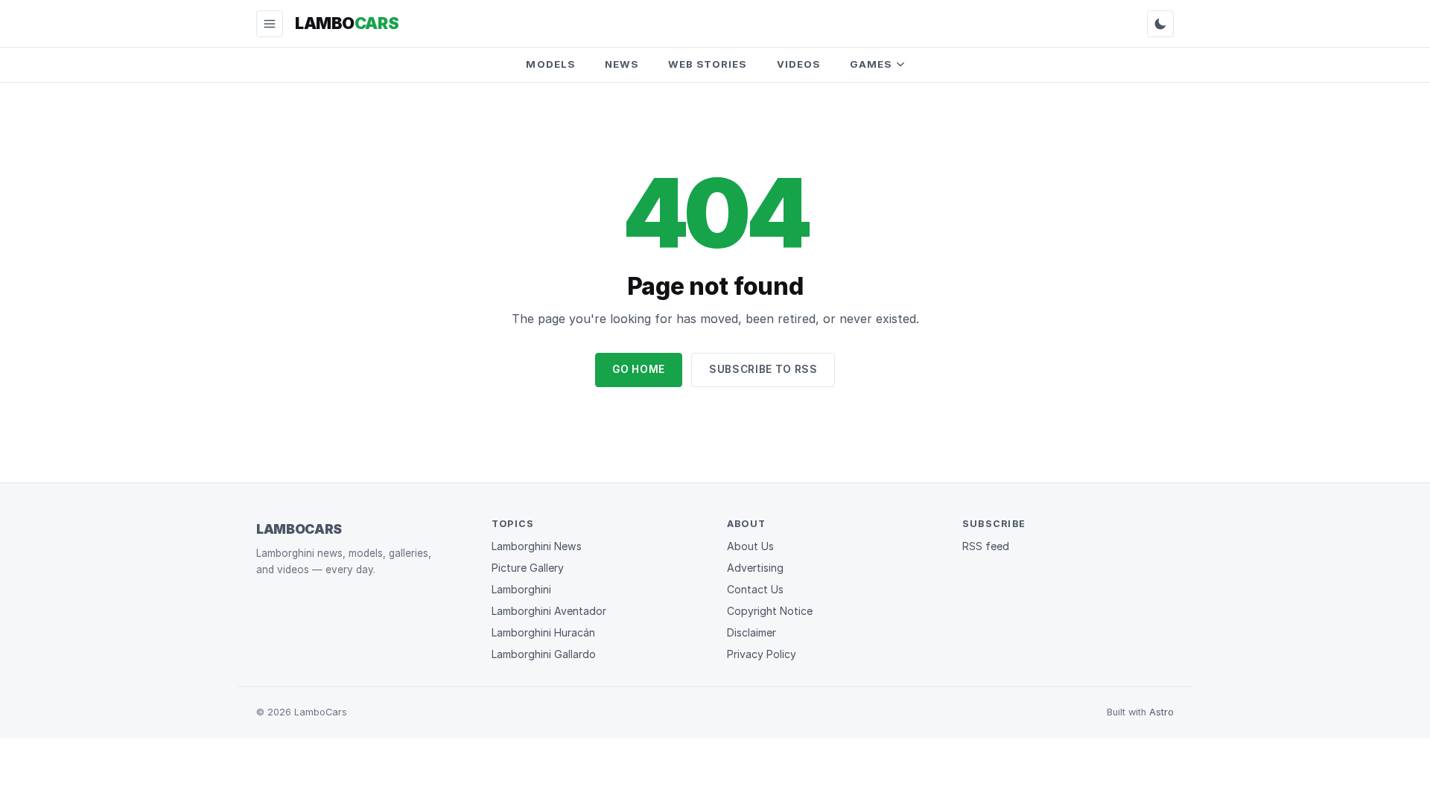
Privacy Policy (761, 654)
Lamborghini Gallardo (544, 654)
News (621, 64)
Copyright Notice (770, 610)
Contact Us (755, 589)
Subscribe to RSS (763, 369)
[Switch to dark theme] (1160, 23)
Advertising (755, 567)
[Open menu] (269, 23)
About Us (750, 546)
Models (550, 64)
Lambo (346, 23)
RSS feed (985, 546)
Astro (1161, 712)
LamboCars (299, 529)
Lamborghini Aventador (549, 610)
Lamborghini (521, 589)
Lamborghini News (537, 546)
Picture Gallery (528, 567)
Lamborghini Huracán (543, 632)
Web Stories (707, 64)
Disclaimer (751, 632)
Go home (638, 369)
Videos (798, 64)
